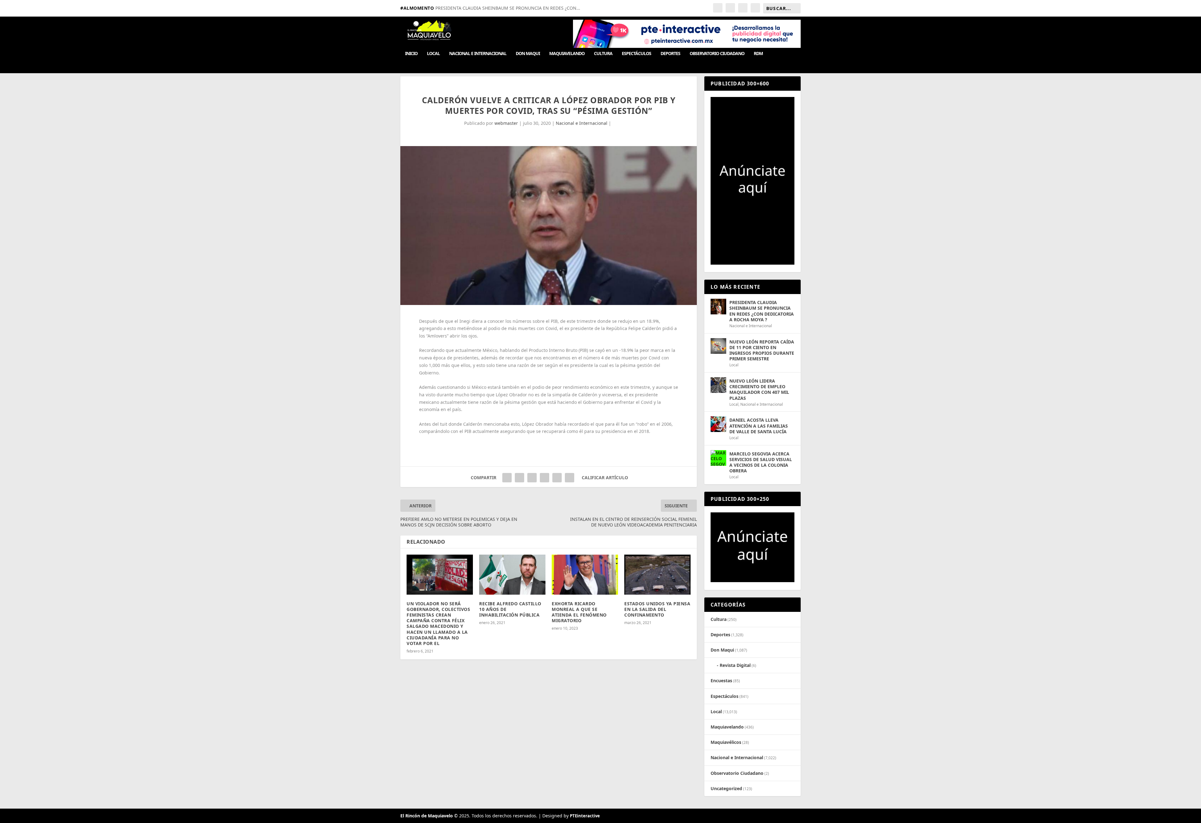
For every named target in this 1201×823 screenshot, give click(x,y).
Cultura (603, 53)
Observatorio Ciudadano (717, 53)
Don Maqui (528, 53)
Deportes (670, 53)
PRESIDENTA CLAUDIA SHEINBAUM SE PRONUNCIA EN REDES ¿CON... (507, 8)
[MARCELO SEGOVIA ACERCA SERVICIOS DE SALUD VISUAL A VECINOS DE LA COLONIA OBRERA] (718, 458)
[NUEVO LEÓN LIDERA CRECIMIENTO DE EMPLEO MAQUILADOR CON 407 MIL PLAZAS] (718, 385)
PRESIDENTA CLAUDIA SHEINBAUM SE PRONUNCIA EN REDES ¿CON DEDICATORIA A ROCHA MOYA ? (761, 311)
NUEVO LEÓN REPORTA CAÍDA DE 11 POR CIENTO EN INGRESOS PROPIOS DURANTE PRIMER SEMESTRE (761, 350)
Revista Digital (735, 665)
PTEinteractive (585, 816)
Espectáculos (636, 53)
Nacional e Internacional (477, 53)
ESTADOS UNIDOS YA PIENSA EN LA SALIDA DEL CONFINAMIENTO (657, 609)
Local (433, 53)
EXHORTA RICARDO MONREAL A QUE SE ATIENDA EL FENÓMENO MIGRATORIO (579, 612)
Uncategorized (726, 788)
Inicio (411, 53)
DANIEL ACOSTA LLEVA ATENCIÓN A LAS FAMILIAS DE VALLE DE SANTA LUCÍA (758, 425)
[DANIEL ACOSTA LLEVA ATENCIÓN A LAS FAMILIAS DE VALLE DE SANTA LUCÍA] (718, 424)
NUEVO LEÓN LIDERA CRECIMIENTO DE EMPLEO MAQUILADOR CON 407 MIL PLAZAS (759, 389)
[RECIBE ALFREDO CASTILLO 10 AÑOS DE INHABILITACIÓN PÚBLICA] (512, 574)
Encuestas (721, 680)
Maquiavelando (567, 53)
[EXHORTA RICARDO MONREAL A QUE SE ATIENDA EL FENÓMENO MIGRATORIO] (585, 574)
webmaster (506, 123)
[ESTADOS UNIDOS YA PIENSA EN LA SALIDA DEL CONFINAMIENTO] (657, 574)
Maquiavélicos (726, 742)
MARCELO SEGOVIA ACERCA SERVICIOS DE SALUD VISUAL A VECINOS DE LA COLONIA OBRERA (760, 462)
